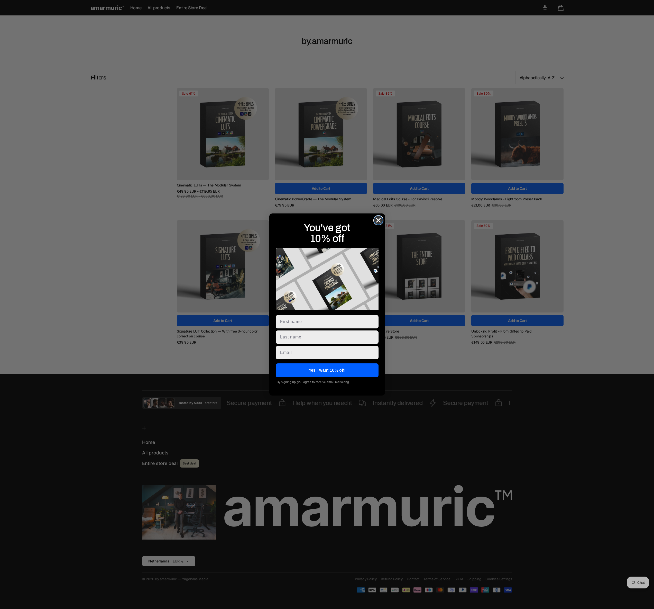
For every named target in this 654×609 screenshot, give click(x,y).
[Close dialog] (378, 220)
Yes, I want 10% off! (327, 370)
